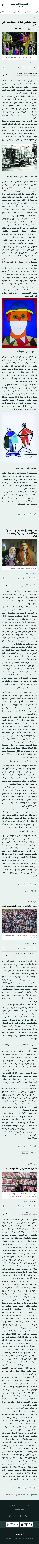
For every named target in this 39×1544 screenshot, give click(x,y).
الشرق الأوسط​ (27, 10)
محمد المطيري (28, 1200)
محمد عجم (29, 61)
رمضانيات (34, 15)
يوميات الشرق (32, 900)
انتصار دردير (29, 572)
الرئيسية (35, 10)
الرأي (14, 10)
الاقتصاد (8, 10)
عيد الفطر (25, 1151)
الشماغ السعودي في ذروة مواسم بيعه (21, 1166)
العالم (19, 10)
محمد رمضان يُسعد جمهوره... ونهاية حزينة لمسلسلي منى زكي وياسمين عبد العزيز (20, 531)
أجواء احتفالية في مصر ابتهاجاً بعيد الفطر (19, 904)
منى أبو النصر (28, 942)
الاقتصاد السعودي (22, 1493)
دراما (26, 889)
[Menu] (37, 4)
